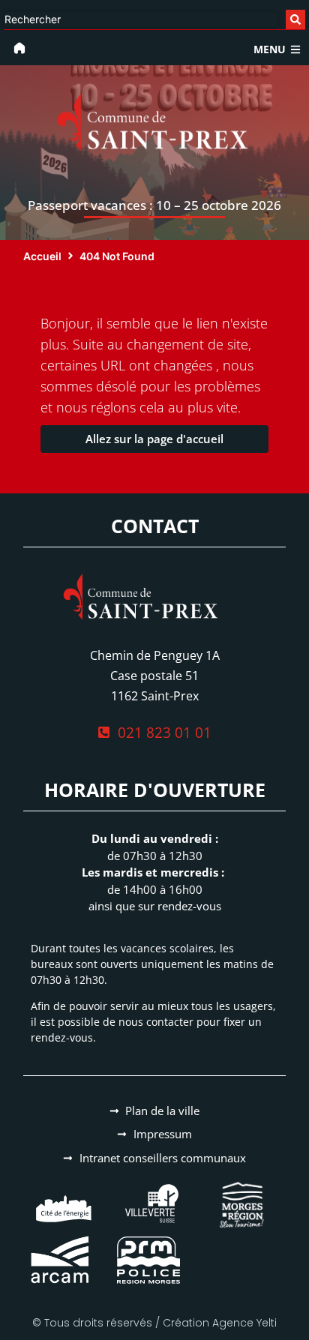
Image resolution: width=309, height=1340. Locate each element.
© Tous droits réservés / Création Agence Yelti (154, 1322)
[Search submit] (295, 19)
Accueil (42, 256)
